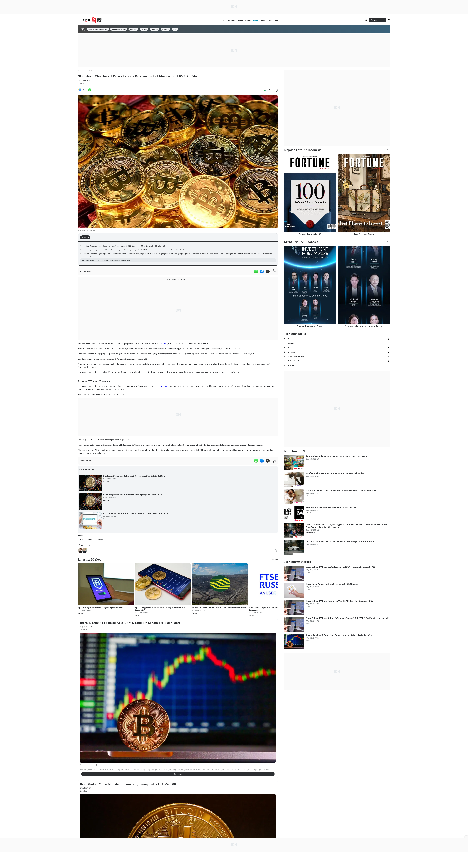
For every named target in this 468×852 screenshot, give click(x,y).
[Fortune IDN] (91, 20)
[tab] (86, 237)
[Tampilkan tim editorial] (276, 550)
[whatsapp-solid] (256, 271)
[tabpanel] (178, 253)
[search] (366, 20)
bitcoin (163, 343)
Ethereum (163, 386)
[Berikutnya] (278, 578)
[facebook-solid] (262, 271)
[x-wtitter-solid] (268, 271)
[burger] (388, 20)
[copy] (274, 271)
